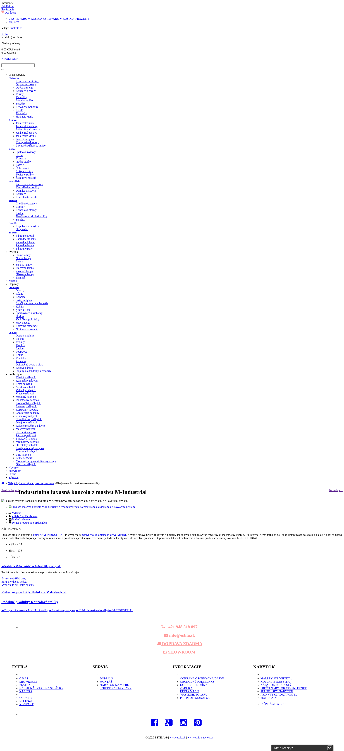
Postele (20, 164)
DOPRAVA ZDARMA (181, 643)
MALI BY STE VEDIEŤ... (276, 678)
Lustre (19, 261)
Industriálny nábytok (27, 399)
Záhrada (13, 232)
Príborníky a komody (28, 129)
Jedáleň (12, 120)
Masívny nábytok (25, 428)
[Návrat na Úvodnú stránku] (3, 483)
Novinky (14, 467)
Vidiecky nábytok (26, 390)
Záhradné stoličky (26, 238)
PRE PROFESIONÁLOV (195, 697)
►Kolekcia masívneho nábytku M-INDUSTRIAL (104, 610)
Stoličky (20, 219)
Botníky (20, 206)
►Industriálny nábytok (46, 566)
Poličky (20, 338)
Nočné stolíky (24, 161)
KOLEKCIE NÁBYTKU (275, 681)
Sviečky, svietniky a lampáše (32, 303)
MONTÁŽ (106, 681)
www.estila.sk (177, 737)
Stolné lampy (23, 255)
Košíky (20, 306)
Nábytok (13, 483)
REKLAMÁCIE (189, 691)
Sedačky (20, 103)
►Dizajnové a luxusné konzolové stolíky (24, 610)
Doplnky (13, 332)
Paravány (21, 361)
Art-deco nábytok (26, 387)
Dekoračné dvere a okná (29, 364)
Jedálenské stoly (25, 123)
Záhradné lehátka (25, 242)
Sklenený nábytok (26, 432)
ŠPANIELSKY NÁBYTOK (277, 691)
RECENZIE (26, 701)
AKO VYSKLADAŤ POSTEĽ (279, 694)
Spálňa (12, 149)
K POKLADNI (10, 58)
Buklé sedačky (24, 457)
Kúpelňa (13, 223)
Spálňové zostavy (26, 151)
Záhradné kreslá (25, 235)
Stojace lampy (24, 264)
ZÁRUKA (186, 688)
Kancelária (14, 181)
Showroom (15, 470)
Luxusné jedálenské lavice (31, 145)
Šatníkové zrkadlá (26, 177)
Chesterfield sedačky (27, 412)
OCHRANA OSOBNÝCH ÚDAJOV (202, 678)
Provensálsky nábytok (28, 403)
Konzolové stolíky (26, 209)
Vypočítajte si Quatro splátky (17, 584)
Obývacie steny (24, 87)
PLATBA (24, 684)
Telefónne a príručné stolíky (31, 216)
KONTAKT (26, 704)
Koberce (20, 296)
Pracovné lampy (25, 267)
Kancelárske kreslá (26, 197)
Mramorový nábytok (27, 441)
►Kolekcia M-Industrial (16, 566)
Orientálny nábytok (27, 445)
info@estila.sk (181, 635)
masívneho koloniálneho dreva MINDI (104, 534)
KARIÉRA (25, 691)
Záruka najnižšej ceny (13, 578)
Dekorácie (14, 287)
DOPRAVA (106, 678)
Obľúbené (10, 12)
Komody (21, 158)
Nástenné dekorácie (27, 329)
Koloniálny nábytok (27, 380)
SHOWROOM (181, 652)
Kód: (4, 528)
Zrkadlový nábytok (26, 416)
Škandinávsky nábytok (29, 419)
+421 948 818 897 (181, 627)
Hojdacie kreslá (24, 116)
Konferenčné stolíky (27, 81)
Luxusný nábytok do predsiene (36, 483)
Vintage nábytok (25, 393)
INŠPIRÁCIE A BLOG (274, 703)
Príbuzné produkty (33, 592)
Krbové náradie (24, 367)
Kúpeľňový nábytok (27, 226)
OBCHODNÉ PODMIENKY (197, 681)
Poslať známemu (21, 519)
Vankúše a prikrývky (27, 319)
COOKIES (25, 697)
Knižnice (21, 193)
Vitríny (20, 94)
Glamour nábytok (26, 464)
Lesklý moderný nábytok (30, 448)
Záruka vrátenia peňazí (14, 581)
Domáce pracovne (26, 190)
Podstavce (21, 351)
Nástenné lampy (25, 274)
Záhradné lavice (25, 245)
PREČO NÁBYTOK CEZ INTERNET (284, 688)
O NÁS (23, 678)
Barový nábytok (25, 139)
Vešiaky (20, 341)
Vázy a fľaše (23, 309)
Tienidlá (20, 277)
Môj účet (14, 21)
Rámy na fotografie (27, 325)
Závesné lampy (24, 271)
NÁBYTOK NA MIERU (114, 684)
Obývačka (14, 78)
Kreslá (19, 110)
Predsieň (13, 200)
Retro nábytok (24, 383)
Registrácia (7, 9)
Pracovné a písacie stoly (29, 184)
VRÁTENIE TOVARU (193, 694)
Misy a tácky (23, 322)
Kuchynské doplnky (27, 142)
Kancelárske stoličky (27, 187)
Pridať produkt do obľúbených (29, 522)
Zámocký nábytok (26, 435)
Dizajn (12, 474)
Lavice (19, 213)
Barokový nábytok (26, 438)
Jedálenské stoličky (26, 126)
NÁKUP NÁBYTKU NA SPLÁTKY (41, 688)
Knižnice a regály (26, 90)
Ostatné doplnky (25, 335)
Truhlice (20, 345)
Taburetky (21, 113)
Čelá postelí (22, 168)
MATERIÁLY (269, 697)
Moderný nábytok (26, 396)
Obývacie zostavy (26, 84)
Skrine (19, 155)
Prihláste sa (15, 28)
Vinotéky (21, 358)
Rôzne (19, 293)
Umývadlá (22, 229)
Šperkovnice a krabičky (29, 312)
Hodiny (20, 316)
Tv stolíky (21, 97)
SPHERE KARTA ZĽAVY (116, 688)
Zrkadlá (13, 280)
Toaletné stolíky (25, 174)
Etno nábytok (23, 454)
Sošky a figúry (24, 300)
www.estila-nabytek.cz (200, 737)
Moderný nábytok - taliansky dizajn (36, 461)
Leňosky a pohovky (27, 106)
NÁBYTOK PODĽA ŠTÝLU (278, 684)
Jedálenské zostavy (26, 132)
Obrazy (20, 290)
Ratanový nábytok (26, 406)
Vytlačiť (16, 513)
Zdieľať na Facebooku (24, 516)
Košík (4, 34)
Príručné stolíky (25, 100)
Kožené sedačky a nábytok (31, 425)
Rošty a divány (24, 171)
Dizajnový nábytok (26, 422)
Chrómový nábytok (27, 451)
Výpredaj (14, 477)
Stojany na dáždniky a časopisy (33, 370)
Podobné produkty (29, 602)
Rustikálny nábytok (27, 409)
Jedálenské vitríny (26, 135)
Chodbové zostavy (26, 203)
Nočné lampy (23, 258)
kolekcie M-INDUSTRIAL (48, 534)
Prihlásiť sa (7, 6)
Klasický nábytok (26, 377)
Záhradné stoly (24, 248)
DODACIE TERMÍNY (193, 684)
